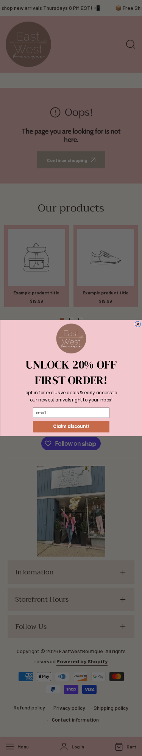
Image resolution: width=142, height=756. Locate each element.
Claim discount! (71, 426)
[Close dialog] (137, 324)
